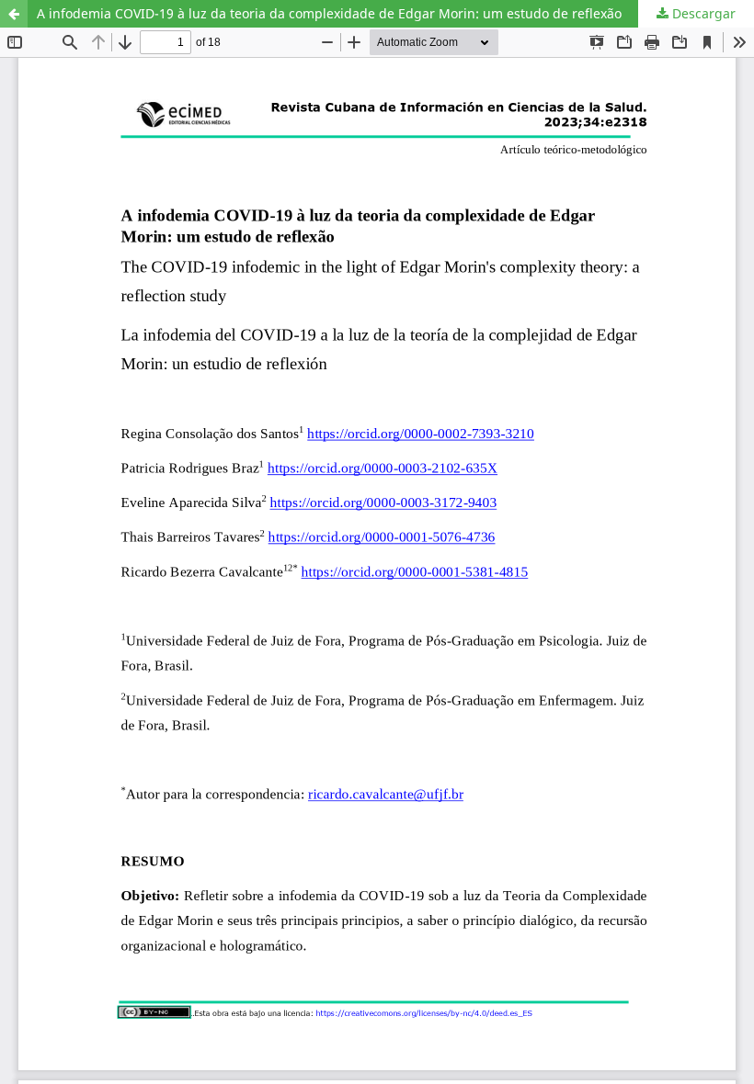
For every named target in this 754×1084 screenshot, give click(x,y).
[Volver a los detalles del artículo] (14, 14)
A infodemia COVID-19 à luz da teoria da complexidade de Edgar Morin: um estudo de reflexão (329, 13)
